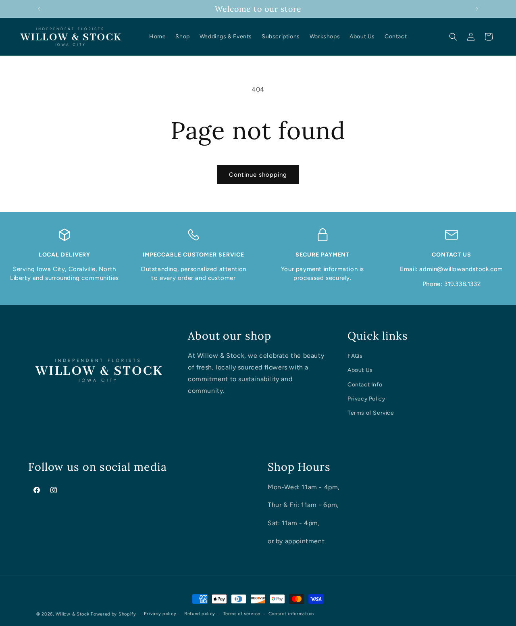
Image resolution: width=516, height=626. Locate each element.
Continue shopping (258, 174)
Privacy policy (160, 613)
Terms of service (241, 613)
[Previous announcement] (39, 9)
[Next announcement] (477, 9)
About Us (360, 370)
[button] (453, 37)
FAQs (354, 356)
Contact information (291, 613)
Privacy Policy (366, 398)
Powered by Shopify (113, 614)
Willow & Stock (72, 614)
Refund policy (199, 613)
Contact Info (364, 384)
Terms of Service (370, 412)
